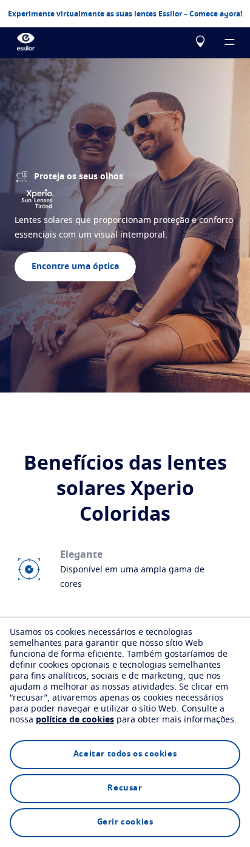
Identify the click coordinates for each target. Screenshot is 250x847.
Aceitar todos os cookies (125, 754)
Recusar (124, 788)
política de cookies (75, 720)
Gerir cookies (125, 822)
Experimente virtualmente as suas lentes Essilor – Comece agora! (125, 14)
